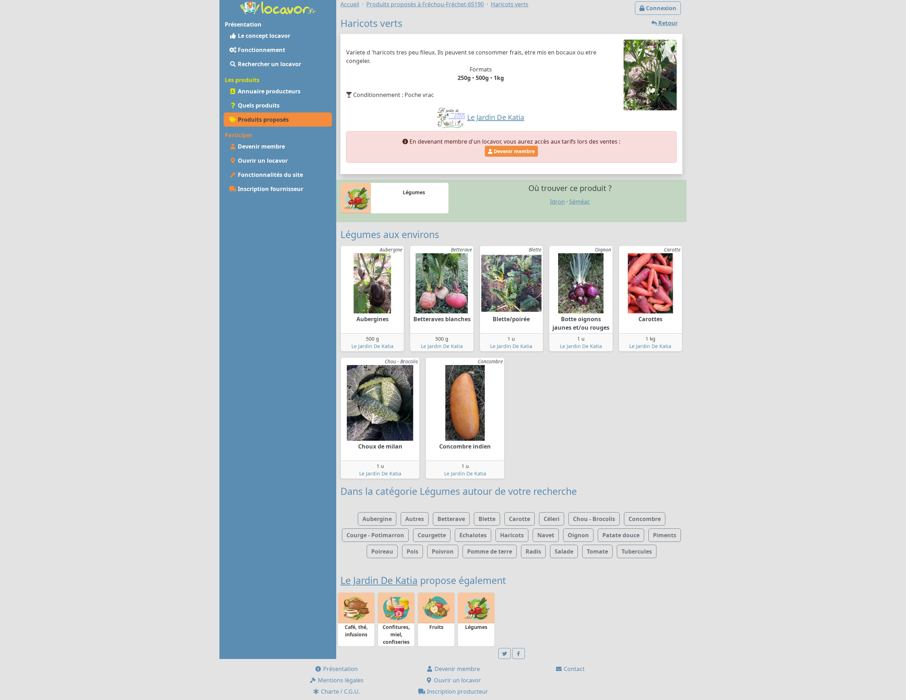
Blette (486, 519)
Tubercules (636, 551)
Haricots (512, 535)
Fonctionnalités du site (269, 175)
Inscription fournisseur (269, 189)
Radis (533, 551)
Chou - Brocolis (594, 519)
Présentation (340, 669)
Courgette (432, 535)
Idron (557, 202)
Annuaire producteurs (268, 91)
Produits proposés (262, 119)
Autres (414, 519)
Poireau (382, 551)
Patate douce (621, 535)
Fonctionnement (260, 50)
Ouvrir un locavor (262, 160)
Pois (412, 551)
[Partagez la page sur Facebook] (518, 653)
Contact (573, 669)
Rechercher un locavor (268, 64)
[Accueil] (278, 7)
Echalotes (473, 535)
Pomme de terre (489, 551)
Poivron (443, 551)
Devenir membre (260, 146)
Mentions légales (339, 680)
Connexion (660, 8)
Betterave (451, 519)
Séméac (579, 202)
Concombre (645, 519)
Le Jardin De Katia (372, 346)
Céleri (552, 519)
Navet (545, 535)
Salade (564, 551)
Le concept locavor (263, 36)
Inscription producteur (456, 691)
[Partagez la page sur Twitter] (504, 653)
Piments (664, 535)
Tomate (597, 551)
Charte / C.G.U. (340, 691)
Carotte (519, 519)
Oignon (578, 535)
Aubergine (377, 519)
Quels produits (258, 105)
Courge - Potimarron (375, 535)
